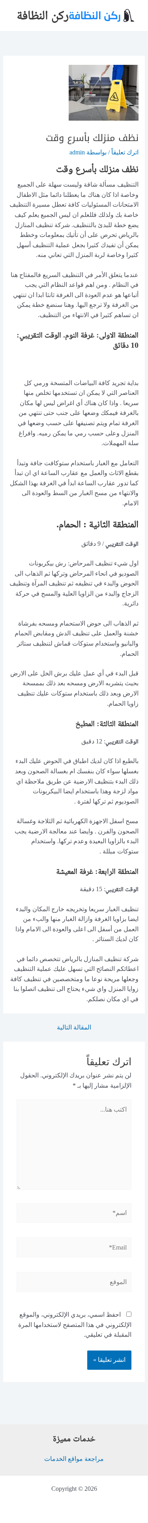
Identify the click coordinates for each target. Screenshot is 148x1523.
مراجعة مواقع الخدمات (74, 1458)
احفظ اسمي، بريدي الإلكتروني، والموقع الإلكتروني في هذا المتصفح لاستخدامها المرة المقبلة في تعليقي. (74, 1324)
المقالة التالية (74, 1027)
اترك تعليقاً (125, 152)
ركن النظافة (43, 15)
